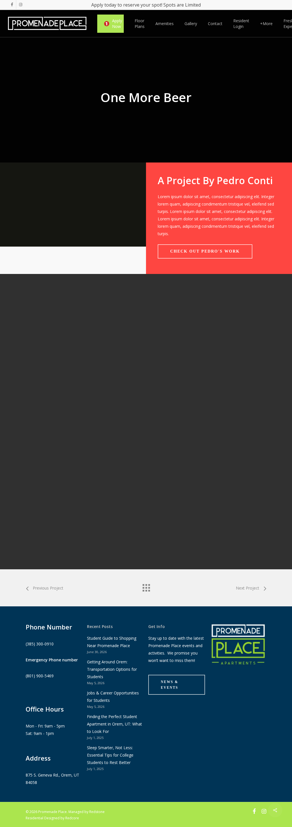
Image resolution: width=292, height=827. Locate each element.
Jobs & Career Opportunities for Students (113, 696)
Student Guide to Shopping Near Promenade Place (111, 641)
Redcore (72, 818)
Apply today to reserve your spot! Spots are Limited (146, 5)
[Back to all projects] (146, 586)
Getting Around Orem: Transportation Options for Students (112, 669)
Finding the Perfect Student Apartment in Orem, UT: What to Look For (114, 724)
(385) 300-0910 (40, 644)
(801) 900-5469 (40, 675)
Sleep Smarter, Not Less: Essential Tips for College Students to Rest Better (110, 755)
